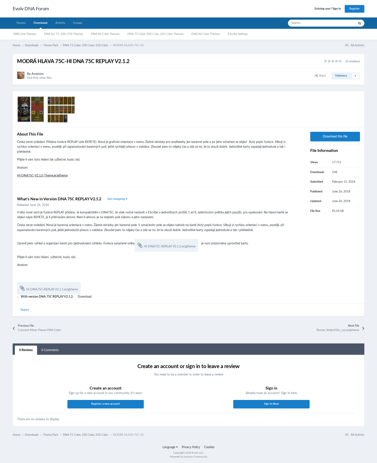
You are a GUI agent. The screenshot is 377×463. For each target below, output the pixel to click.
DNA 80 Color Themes (205, 34)
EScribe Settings (238, 34)
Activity (60, 23)
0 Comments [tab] (50, 350)
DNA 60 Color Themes (105, 34)
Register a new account (105, 404)
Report (25, 310)
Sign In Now (271, 404)
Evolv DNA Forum (31, 8)
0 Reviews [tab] (26, 350)
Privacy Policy (191, 447)
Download (85, 296)
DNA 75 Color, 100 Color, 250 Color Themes (155, 34)
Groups (77, 23)
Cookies (209, 447)
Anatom (37, 73)
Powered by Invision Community (188, 456)
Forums (21, 23)
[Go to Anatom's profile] (20, 75)
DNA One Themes (24, 34)
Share (322, 75)
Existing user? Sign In (328, 8)
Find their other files (39, 78)
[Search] (359, 23)
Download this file (335, 136)
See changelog (116, 199)
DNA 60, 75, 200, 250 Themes (63, 34)
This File (344, 23)
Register (354, 8)
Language (169, 447)
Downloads (41, 23)
